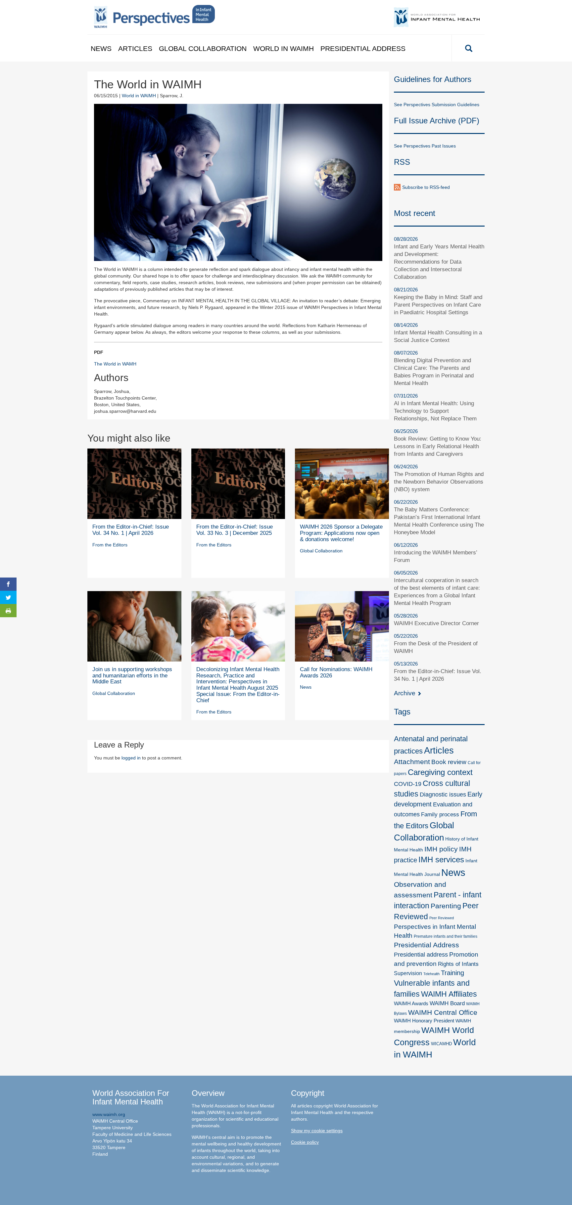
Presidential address (421, 954)
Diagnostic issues (443, 794)
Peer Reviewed (441, 918)
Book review (448, 761)
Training (452, 972)
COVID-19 (407, 783)
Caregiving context (440, 772)
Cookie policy (305, 1142)
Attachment (412, 761)
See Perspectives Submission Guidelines (436, 104)
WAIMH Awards (411, 1003)
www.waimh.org (108, 1114)
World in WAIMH (283, 48)
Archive (405, 693)
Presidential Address (362, 48)
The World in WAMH (115, 363)
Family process (440, 814)
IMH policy (441, 849)
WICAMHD (441, 1043)
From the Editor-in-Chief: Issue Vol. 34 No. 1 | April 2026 (130, 530)
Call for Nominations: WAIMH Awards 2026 (336, 672)
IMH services (441, 859)
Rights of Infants (458, 964)
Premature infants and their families (445, 936)
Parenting (446, 906)
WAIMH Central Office (442, 1012)
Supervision (408, 973)
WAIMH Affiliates (449, 994)
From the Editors (109, 544)
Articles (135, 48)
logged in (131, 757)
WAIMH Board (447, 1003)
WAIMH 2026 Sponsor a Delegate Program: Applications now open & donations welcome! (341, 533)
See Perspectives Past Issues (425, 146)
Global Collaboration (203, 48)
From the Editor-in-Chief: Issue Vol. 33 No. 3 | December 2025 (234, 530)
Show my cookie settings (317, 1130)
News (101, 48)
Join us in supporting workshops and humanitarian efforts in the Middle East (132, 675)
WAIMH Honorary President (424, 1020)
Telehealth (431, 974)
